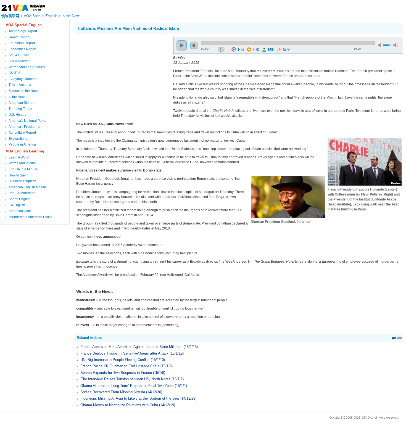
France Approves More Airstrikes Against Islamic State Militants (131, 347)
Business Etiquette (22, 181)
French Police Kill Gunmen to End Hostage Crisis (119, 366)
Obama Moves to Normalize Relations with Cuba (119, 405)
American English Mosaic (28, 187)
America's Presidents (24, 127)
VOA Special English (40, 16)
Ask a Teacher (19, 61)
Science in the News (24, 91)
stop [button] (194, 45)
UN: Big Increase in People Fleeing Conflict (115, 360)
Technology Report (23, 31)
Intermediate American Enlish (30, 217)
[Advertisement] (121, 75)
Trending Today (20, 109)
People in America (22, 144)
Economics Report (22, 49)
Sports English (19, 199)
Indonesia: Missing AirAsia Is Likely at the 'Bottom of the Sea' (129, 398)
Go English (17, 205)
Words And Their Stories (27, 67)
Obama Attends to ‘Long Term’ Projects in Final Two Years (127, 386)
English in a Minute (23, 169)
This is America (20, 85)
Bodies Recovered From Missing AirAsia (113, 392)
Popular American (22, 193)
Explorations (18, 139)
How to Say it (18, 175)
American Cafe (20, 211)
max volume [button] (395, 45)
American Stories (21, 103)
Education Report (22, 43)
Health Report (19, 37)
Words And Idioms (22, 163)
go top (397, 338)
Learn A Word (19, 157)
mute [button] (380, 45)
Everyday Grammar (23, 79)
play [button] (181, 45)
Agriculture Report (22, 132)
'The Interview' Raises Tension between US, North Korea (125, 379)
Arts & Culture (19, 55)
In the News (71, 16)
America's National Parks (27, 121)
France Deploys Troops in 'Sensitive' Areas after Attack (124, 353)
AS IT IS (14, 73)
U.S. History (17, 115)
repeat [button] (221, 49)
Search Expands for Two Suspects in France (116, 373)
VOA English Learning (25, 151)
